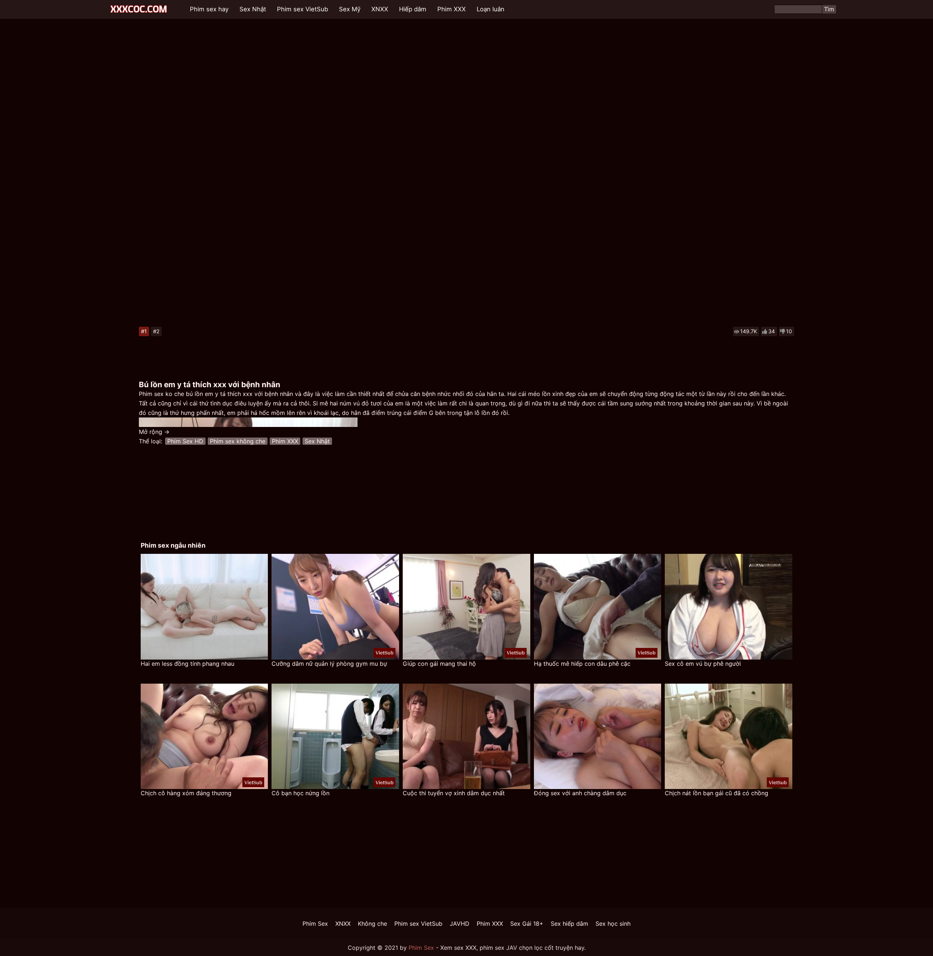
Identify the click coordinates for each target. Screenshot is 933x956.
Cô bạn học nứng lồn (300, 793)
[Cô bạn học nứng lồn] (335, 736)
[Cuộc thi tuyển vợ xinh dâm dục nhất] (466, 736)
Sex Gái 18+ (526, 923)
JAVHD (459, 923)
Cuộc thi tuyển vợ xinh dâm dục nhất (454, 793)
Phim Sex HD (185, 441)
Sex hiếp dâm (569, 923)
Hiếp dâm (412, 9)
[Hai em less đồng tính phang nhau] (204, 607)
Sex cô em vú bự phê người (703, 663)
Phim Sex (315, 923)
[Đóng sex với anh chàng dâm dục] (597, 736)
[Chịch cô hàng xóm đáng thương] (204, 736)
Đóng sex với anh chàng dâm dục (580, 793)
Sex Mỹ (349, 9)
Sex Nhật (252, 9)
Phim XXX (451, 9)
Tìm (829, 9)
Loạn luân (490, 9)
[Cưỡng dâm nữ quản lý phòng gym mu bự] (335, 607)
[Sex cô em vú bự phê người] (728, 607)
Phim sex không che (237, 441)
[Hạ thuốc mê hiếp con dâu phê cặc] (597, 607)
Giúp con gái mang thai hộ (439, 663)
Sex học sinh (613, 923)
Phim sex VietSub (302, 9)
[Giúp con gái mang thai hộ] (466, 607)
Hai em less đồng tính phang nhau (187, 663)
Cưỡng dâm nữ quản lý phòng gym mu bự (329, 663)
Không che (372, 923)
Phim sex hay (209, 9)
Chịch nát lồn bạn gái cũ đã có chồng (716, 793)
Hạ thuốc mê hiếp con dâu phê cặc (582, 663)
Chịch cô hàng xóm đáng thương (186, 793)
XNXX (379, 9)
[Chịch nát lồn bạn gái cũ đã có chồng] (728, 736)
